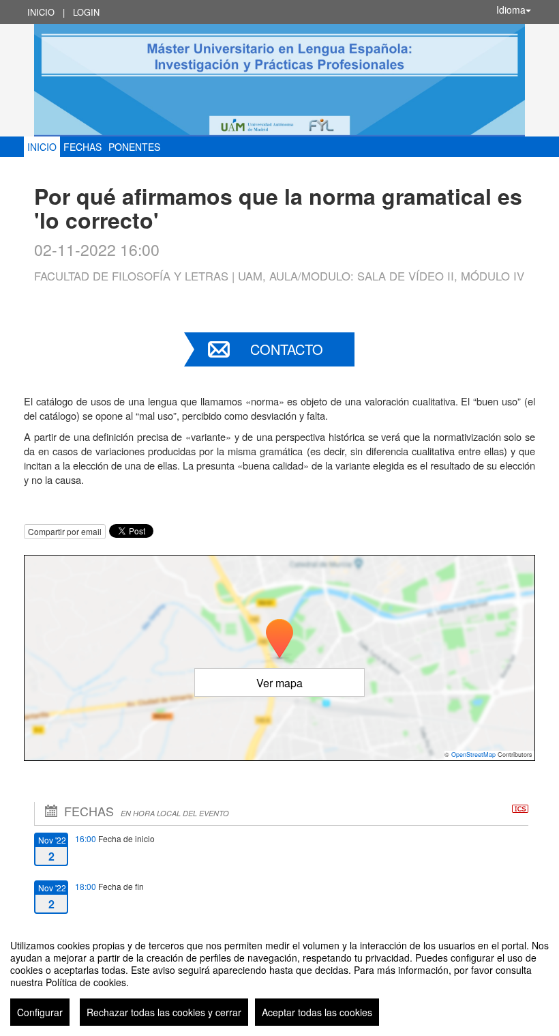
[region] (279, 977)
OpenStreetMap (473, 754)
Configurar (40, 1012)
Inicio (41, 11)
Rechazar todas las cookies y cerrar (164, 1012)
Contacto (286, 349)
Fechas (82, 147)
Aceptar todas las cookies (317, 1012)
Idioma (511, 9)
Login (86, 11)
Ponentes (134, 147)
